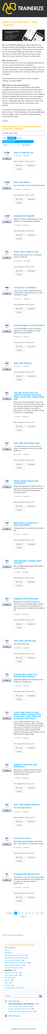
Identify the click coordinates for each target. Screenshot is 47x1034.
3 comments (17, 534)
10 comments (17, 496)
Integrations (26, 155)
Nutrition (7, 980)
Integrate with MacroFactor (27, 874)
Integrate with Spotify (24, 216)
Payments (8, 985)
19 (37, 913)
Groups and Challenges (12, 968)
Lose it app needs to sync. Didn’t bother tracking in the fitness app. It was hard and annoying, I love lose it (27, 715)
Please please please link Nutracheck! (26, 482)
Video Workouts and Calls (13, 988)
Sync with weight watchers (27, 804)
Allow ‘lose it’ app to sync (26, 252)
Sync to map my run (23, 152)
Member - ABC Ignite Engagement (19, 1009)
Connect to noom (22, 838)
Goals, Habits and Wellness (13, 965)
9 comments (17, 811)
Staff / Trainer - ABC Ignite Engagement (20, 1011)
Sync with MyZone (23, 363)
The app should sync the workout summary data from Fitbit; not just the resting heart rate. (29, 396)
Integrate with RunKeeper (26, 598)
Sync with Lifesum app (25, 641)
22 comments (17, 887)
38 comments (17, 366)
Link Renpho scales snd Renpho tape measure (25, 675)
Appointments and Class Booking (15, 958)
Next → (23, 916)
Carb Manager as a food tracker (29, 325)
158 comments (18, 298)
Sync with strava (22, 182)
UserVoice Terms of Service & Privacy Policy (23, 1028)
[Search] (40, 996)
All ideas (7, 950)
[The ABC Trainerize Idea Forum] (22, 8)
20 (42, 913)
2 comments (17, 738)
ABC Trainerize (14, 1016)
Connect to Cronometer (25, 287)
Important (32, 165)
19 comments (17, 648)
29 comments (17, 336)
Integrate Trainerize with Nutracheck (25, 765)
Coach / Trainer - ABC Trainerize (18, 1006)
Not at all (20, 165)
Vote (7, 158)
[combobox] (22, 996)
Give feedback (14, 1001)
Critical (21, 169)
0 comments (17, 572)
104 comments (18, 261)
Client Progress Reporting (13, 960)
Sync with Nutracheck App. (27, 443)
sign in (21, 935)
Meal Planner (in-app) (11, 973)
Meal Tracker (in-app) (11, 975)
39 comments (17, 454)
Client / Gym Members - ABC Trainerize (21, 1004)
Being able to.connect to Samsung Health (26, 524)
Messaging (8, 978)
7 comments (17, 416)
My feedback (26, 145)
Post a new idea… (10, 947)
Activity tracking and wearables (14, 955)
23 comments (17, 155)
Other (6, 983)
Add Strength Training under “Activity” (28, 562)
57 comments (17, 189)
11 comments (17, 225)
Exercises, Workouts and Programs (15, 963)
